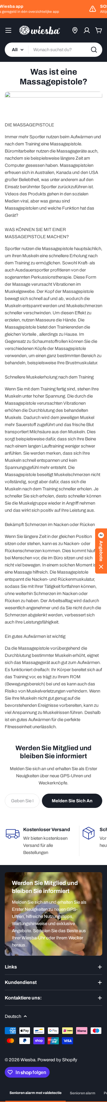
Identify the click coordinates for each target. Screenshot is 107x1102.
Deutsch (13, 1016)
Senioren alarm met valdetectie (36, 1093)
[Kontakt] (74, 30)
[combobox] (53, 50)
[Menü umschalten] (8, 30)
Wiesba (28, 1059)
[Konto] (86, 30)
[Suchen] (93, 49)
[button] (101, 551)
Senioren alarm (82, 1093)
